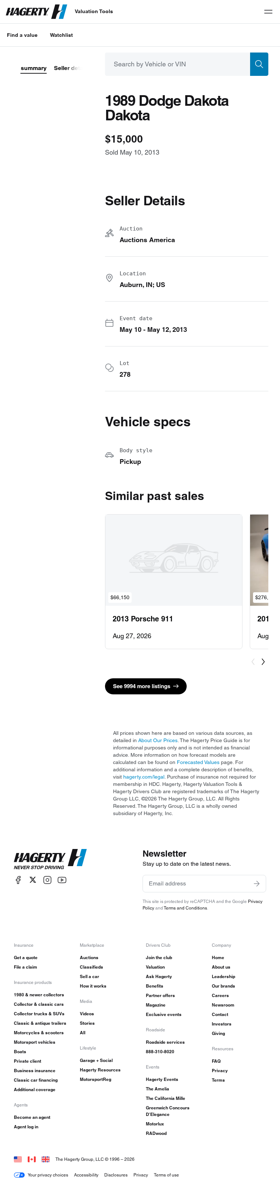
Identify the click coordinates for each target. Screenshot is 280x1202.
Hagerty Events (162, 1079)
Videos (87, 1013)
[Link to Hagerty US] (18, 1159)
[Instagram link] (47, 879)
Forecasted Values (198, 762)
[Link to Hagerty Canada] (32, 1159)
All (82, 1032)
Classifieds (91, 967)
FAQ (216, 1061)
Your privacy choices (48, 1174)
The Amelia (157, 1088)
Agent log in (26, 1126)
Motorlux (155, 1123)
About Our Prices (158, 740)
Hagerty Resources (100, 1069)
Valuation (155, 967)
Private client (27, 1061)
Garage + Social (96, 1060)
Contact (220, 1014)
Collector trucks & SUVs (39, 1013)
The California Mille (165, 1098)
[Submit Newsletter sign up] (256, 883)
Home (218, 957)
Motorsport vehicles (34, 1042)
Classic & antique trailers (40, 1023)
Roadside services (165, 1042)
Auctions (89, 957)
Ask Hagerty (159, 976)
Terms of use (166, 1174)
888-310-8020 (160, 1051)
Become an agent (32, 1117)
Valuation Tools (94, 11)
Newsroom (223, 1005)
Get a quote (26, 957)
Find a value (22, 35)
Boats (20, 1051)
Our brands (223, 986)
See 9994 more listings (141, 686)
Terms (218, 1080)
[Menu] (268, 11)
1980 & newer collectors (39, 994)
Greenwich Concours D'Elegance (168, 1111)
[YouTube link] (62, 879)
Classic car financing (36, 1080)
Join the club (159, 957)
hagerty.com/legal (143, 777)
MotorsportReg (95, 1079)
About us (221, 967)
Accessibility (86, 1174)
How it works (93, 986)
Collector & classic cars (39, 1004)
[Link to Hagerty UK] (46, 1159)
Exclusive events (164, 1014)
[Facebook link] (18, 879)
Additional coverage (34, 1089)
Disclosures (116, 1174)
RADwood (156, 1133)
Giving (218, 1033)
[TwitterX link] (33, 879)
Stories (87, 1023)
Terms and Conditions (185, 908)
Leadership (223, 976)
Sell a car (89, 976)
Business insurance (34, 1070)
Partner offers (160, 995)
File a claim (25, 967)
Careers (220, 995)
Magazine (156, 1005)
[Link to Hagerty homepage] (50, 859)
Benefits (154, 986)
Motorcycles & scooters (39, 1032)
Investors (222, 1023)
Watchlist (61, 35)
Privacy (220, 1070)
